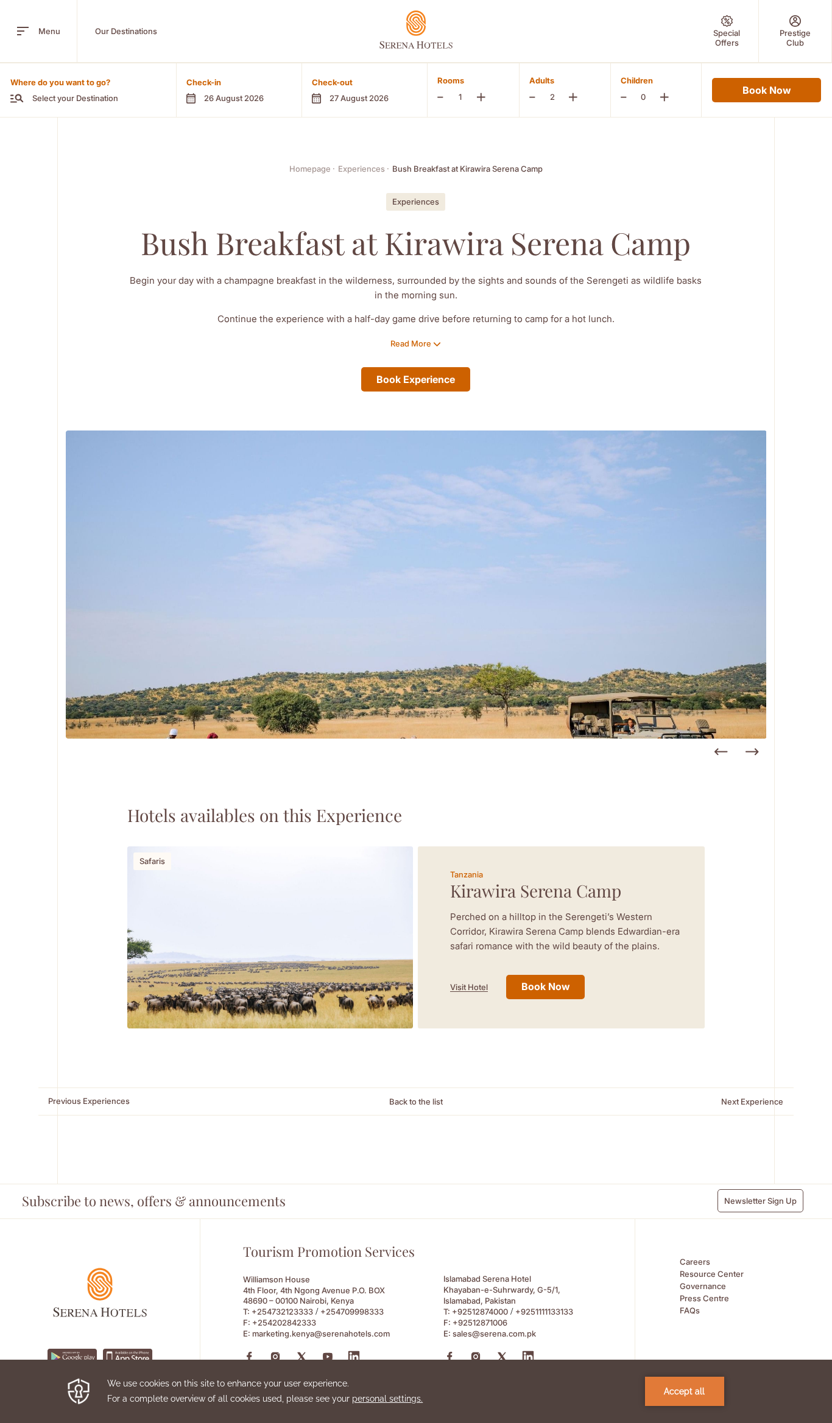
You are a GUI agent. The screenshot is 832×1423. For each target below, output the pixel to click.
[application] (416, 1391)
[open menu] (23, 31)
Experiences (363, 169)
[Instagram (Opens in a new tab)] (275, 1357)
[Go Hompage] (416, 29)
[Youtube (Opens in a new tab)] (328, 1357)
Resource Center (712, 1274)
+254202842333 (284, 1322)
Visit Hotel (469, 987)
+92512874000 (480, 1311)
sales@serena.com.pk (494, 1333)
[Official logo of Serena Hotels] (100, 1314)
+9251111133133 (544, 1311)
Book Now (766, 90)
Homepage (312, 169)
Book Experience (415, 379)
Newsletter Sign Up (760, 1201)
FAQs (690, 1310)
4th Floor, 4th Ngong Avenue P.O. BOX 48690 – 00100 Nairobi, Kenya (314, 1295)
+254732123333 (282, 1311)
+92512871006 (480, 1322)
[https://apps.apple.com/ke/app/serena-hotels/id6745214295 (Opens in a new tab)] (128, 1357)
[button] (238, 90)
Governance (703, 1286)
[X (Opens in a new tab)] (301, 1357)
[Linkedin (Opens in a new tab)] (354, 1357)
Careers (695, 1262)
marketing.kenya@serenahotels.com (321, 1333)
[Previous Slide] (720, 752)
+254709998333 (352, 1311)
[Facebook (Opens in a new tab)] (249, 1357)
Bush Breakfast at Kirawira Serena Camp (467, 169)
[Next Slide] (751, 752)
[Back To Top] (801, 1325)
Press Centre (704, 1298)
